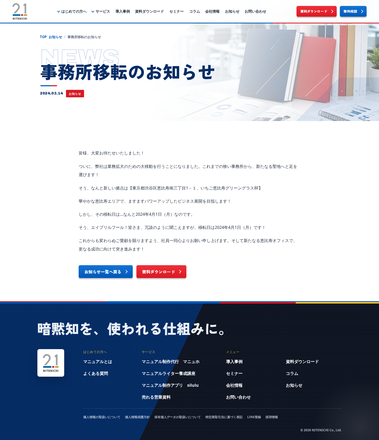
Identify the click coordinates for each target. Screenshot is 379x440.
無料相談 (350, 11)
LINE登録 (254, 417)
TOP (43, 36)
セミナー (176, 11)
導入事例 (123, 11)
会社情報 (212, 11)
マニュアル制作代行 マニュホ (171, 361)
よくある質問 (95, 373)
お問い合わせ (255, 11)
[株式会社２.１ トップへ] (19, 11)
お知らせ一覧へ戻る (102, 272)
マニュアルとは (97, 361)
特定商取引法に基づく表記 (224, 417)
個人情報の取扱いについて (101, 417)
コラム (194, 11)
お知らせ (232, 11)
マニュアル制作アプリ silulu (170, 385)
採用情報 (272, 417)
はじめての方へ (74, 11)
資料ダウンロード (149, 11)
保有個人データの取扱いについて (177, 417)
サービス (103, 11)
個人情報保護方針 (137, 417)
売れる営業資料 (156, 397)
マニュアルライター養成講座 (168, 373)
